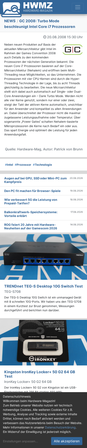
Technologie (42, 164)
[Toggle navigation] (78, 7)
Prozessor (23, 164)
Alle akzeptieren (67, 441)
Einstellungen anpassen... (20, 441)
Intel (9, 164)
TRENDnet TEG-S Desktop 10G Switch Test (43, 286)
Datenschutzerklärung (60, 427)
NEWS (10, 21)
